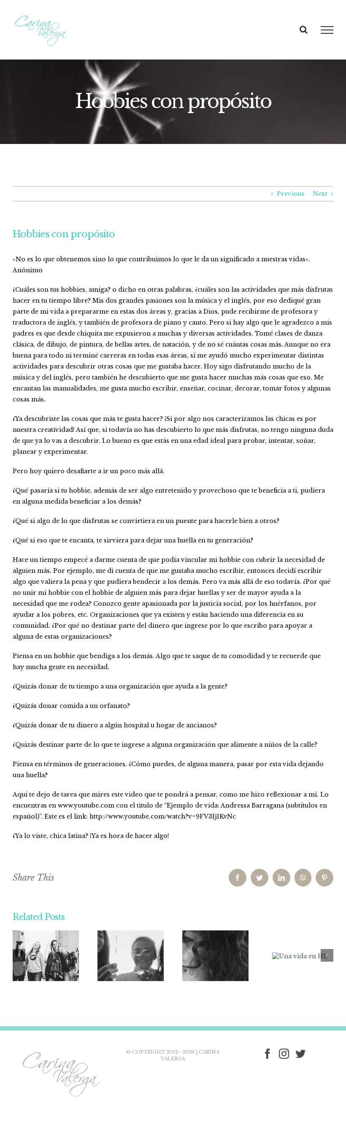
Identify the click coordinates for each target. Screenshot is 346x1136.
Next (320, 194)
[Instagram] (284, 1054)
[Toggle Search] (304, 29)
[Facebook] (267, 1054)
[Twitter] (300, 1054)
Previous (291, 194)
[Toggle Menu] (327, 30)
